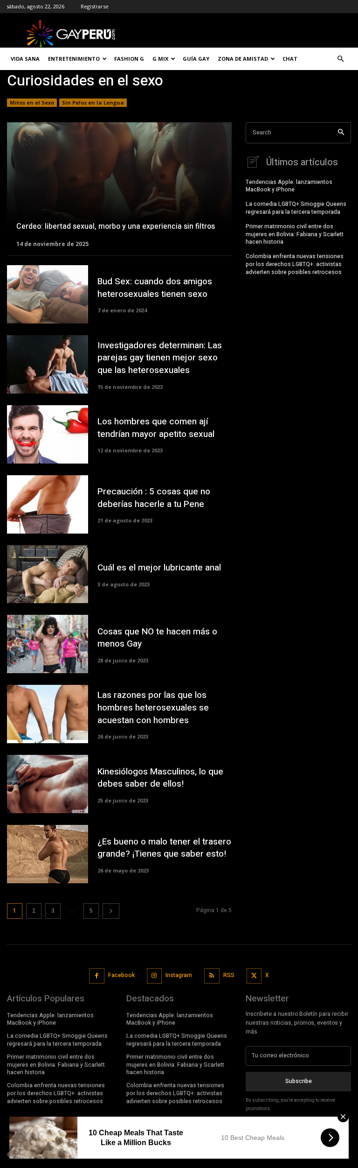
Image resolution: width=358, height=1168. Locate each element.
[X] (254, 976)
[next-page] (111, 911)
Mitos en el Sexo (32, 102)
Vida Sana (25, 58)
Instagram (178, 975)
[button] (340, 59)
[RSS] (212, 976)
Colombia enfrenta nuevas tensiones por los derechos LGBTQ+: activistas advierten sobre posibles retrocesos (295, 264)
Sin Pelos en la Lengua (93, 102)
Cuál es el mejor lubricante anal (159, 567)
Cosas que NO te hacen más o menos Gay (157, 638)
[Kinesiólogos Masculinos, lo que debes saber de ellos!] (47, 784)
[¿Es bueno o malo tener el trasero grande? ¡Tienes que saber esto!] (47, 854)
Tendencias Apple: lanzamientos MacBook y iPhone (289, 186)
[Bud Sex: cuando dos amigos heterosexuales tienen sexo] (47, 294)
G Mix (160, 58)
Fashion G (129, 58)
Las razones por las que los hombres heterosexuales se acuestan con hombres (153, 707)
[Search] (341, 132)
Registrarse (95, 6)
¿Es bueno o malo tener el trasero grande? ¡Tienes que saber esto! (164, 848)
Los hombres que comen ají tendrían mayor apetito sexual (155, 428)
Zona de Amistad (243, 58)
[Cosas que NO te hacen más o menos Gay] (47, 644)
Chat (289, 58)
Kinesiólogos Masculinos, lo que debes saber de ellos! (160, 778)
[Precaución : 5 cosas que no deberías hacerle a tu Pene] (47, 504)
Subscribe (298, 1081)
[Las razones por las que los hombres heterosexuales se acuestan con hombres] (47, 714)
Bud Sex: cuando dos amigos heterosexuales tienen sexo (154, 288)
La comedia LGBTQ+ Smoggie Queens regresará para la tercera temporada (296, 208)
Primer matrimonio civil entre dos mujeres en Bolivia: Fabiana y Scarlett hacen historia (295, 234)
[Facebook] (96, 976)
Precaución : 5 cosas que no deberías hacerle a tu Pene (153, 498)
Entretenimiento (74, 58)
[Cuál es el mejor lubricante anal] (47, 574)
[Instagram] (154, 976)
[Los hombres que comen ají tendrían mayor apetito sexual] (47, 434)
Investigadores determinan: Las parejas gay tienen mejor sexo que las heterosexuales (159, 358)
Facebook (121, 975)
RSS (228, 975)
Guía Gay (196, 58)
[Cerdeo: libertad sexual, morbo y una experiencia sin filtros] (119, 184)
